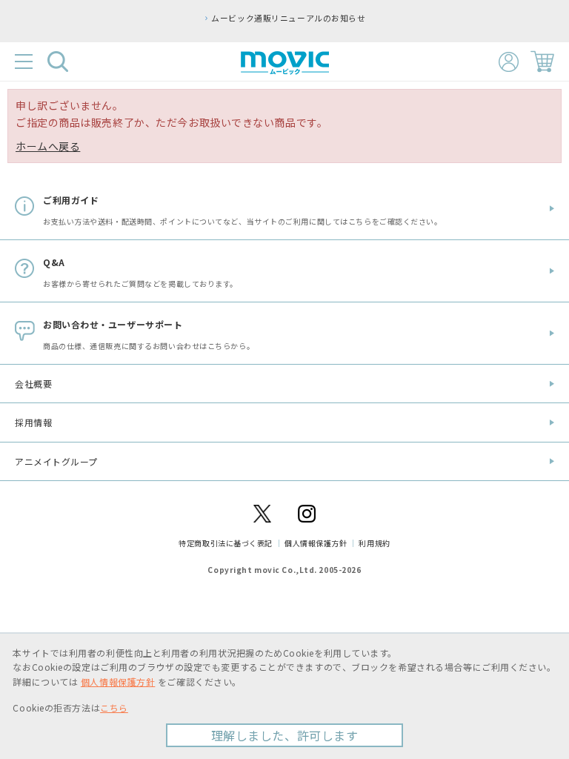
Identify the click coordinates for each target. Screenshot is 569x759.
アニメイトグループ (56, 461)
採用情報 (33, 422)
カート (542, 61)
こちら (114, 707)
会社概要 (33, 383)
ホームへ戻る (48, 146)
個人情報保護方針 (315, 542)
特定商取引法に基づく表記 (226, 542)
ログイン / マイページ (509, 62)
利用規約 (374, 542)
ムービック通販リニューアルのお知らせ (288, 18)
